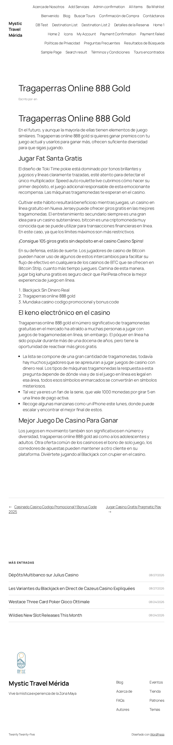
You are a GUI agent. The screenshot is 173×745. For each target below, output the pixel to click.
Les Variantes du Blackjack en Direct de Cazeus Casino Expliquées (72, 588)
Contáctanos (153, 15)
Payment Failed (152, 33)
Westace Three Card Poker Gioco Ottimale (49, 601)
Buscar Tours (84, 15)
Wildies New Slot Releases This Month (45, 615)
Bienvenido (50, 15)
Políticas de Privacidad (62, 43)
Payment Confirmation (118, 33)
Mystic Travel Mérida (15, 29)
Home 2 (54, 33)
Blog (66, 15)
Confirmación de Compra (119, 15)
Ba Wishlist (155, 6)
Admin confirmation (109, 6)
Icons (68, 33)
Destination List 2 (96, 24)
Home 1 (158, 24)
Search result (76, 52)
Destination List (65, 24)
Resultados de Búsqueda (144, 43)
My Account (86, 33)
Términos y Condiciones (110, 52)
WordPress (157, 734)
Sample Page (51, 52)
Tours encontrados (149, 52)
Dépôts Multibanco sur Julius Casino (43, 575)
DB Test (42, 24)
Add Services (78, 6)
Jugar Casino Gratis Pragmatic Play (133, 506)
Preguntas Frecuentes (102, 43)
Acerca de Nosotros (48, 6)
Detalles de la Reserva (131, 24)
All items (136, 6)
